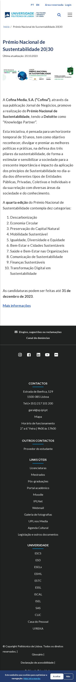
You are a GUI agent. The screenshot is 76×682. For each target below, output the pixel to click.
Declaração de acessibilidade (37, 662)
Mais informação (31, 678)
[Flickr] (56, 355)
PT (32, 5)
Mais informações (17, 305)
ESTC (38, 580)
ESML (38, 573)
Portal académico (38, 488)
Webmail (38, 508)
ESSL (38, 587)
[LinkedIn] (38, 355)
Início (6, 26)
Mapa (38, 416)
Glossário (37, 654)
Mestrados (38, 474)
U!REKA (38, 628)
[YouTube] (47, 355)
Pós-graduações (38, 481)
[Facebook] (28, 355)
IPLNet (38, 501)
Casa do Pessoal (38, 621)
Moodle (38, 494)
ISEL (38, 601)
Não (68, 676)
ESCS (38, 553)
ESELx (38, 567)
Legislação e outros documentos (38, 534)
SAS (38, 608)
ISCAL (38, 594)
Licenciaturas (38, 468)
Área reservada (54, 5)
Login (68, 5)
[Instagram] (19, 355)
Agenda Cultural (38, 527)
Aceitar (57, 676)
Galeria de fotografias (38, 514)
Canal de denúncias (38, 337)
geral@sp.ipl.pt (38, 410)
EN (37, 5)
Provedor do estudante (38, 448)
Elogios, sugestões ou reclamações (40, 332)
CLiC (38, 614)
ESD (38, 560)
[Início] (25, 15)
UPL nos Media (38, 521)
